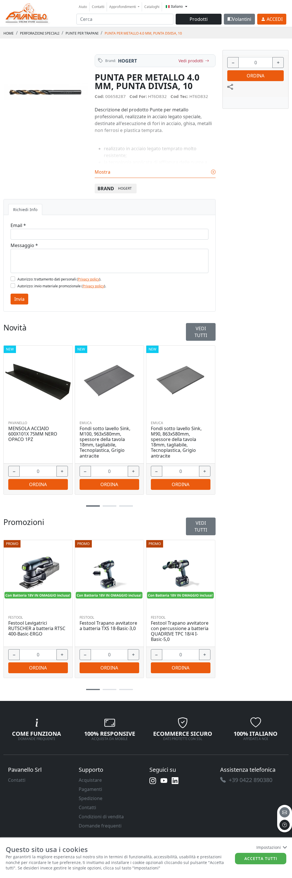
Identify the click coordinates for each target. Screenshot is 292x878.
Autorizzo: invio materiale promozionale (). (61, 286)
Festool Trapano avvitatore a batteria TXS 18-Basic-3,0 (108, 625)
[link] (27, 12)
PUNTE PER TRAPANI (82, 33)
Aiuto (83, 6)
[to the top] (284, 825)
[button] (93, 689)
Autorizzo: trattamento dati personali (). (59, 279)
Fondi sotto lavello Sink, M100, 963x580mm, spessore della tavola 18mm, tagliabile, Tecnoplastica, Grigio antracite (105, 442)
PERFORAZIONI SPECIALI (39, 33)
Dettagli (36, 574)
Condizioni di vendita (101, 816)
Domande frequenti (100, 826)
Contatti (98, 6)
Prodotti (199, 19)
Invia (19, 299)
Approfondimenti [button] (123, 6)
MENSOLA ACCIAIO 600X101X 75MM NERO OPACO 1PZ (32, 434)
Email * (18, 225)
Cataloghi (151, 6)
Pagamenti (90, 789)
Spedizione (90, 798)
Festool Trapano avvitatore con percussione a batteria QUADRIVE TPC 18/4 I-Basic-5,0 (179, 631)
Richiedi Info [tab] (25, 209)
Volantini (241, 19)
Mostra (103, 172)
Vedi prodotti (191, 60)
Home (8, 33)
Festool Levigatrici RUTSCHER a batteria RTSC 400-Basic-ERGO (36, 628)
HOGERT (127, 61)
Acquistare (90, 780)
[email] (284, 812)
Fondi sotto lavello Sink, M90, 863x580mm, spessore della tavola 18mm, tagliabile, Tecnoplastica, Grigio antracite (176, 442)
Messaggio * (24, 245)
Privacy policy (88, 279)
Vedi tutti (200, 526)
